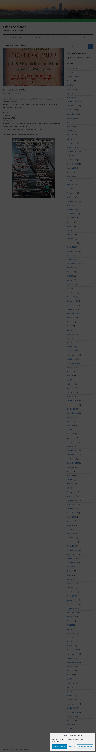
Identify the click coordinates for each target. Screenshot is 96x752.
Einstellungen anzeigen (85, 746)
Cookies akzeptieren (59, 746)
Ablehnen (72, 746)
